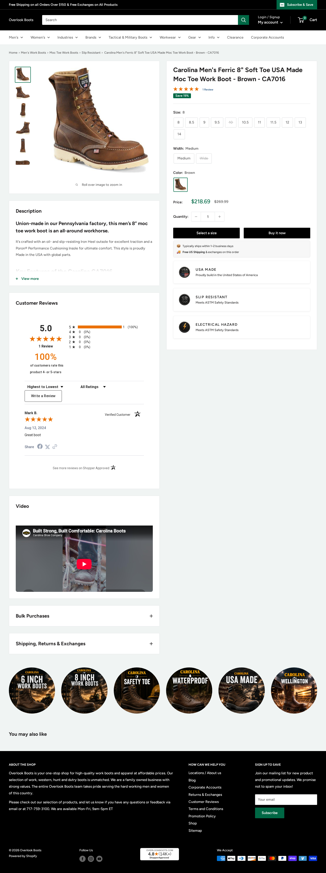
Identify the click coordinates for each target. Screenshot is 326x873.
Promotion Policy (202, 816)
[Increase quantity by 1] (219, 216)
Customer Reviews (204, 802)
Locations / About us (205, 773)
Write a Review (43, 396)
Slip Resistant (91, 53)
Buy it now (277, 233)
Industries (65, 37)
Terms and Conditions (206, 809)
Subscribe (270, 813)
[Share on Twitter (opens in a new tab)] (47, 447)
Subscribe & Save (300, 5)
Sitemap (195, 830)
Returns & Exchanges (205, 795)
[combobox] (140, 20)
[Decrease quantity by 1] (196, 216)
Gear (192, 37)
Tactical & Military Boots (128, 37)
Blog (192, 780)
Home (13, 53)
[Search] (243, 20)
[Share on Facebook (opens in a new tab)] (40, 447)
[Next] (317, 688)
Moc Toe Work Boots (63, 53)
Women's (38, 37)
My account (268, 22)
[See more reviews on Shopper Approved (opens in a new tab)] (54, 447)
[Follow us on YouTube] (99, 859)
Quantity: (181, 216)
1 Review (207, 89)
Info (211, 37)
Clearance (235, 37)
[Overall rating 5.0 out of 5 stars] (186, 90)
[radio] (106, 327)
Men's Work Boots (33, 53)
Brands (90, 37)
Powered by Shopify (23, 856)
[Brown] (180, 185)
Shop (193, 823)
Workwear (168, 37)
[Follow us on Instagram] (91, 859)
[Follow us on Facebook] (82, 859)
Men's (13, 37)
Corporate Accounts (267, 37)
